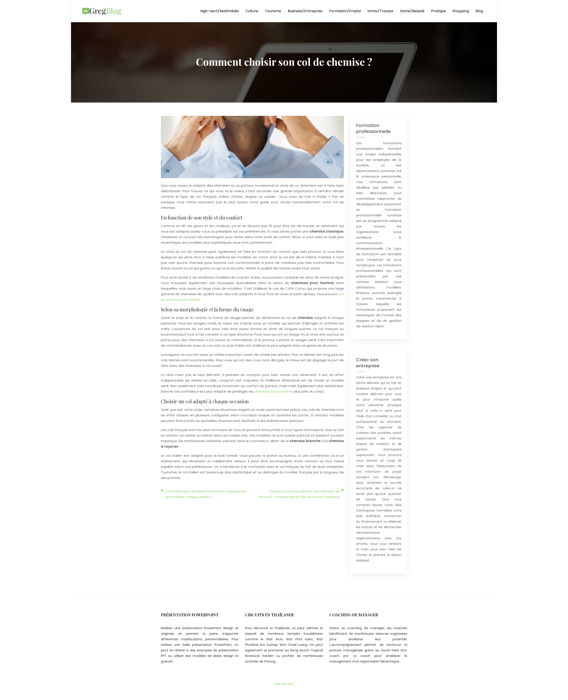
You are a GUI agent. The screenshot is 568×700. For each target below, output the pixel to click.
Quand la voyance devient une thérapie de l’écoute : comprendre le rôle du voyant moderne (299, 494)
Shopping (460, 11)
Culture (251, 11)
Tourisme (273, 11)
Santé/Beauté (412, 11)
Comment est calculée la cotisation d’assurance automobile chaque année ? (205, 494)
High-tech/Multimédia (219, 11)
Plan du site (284, 684)
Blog (479, 11)
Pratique (438, 11)
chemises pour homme (273, 391)
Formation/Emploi (345, 11)
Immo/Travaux (380, 11)
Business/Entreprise (305, 11)
